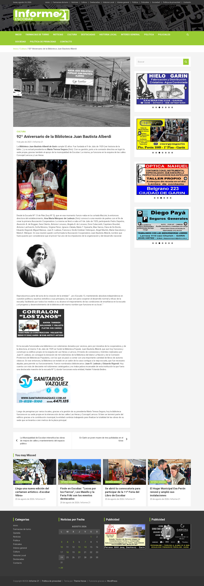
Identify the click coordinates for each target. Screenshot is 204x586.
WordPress (112, 581)
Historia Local (108, 2)
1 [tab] (153, 107)
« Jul (61, 567)
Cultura (84, 2)
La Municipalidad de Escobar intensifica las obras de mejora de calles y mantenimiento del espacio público (42, 440)
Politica (135, 2)
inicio (47, 2)
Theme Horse (80, 581)
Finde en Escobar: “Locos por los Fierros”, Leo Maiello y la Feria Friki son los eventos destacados (78, 493)
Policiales (145, 2)
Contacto (187, 2)
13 (79, 547)
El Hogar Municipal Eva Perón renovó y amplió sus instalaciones (167, 492)
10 (62, 547)
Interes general (123, 2)
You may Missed (25, 455)
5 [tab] (166, 107)
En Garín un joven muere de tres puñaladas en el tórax (101, 439)
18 (67, 552)
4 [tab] (162, 107)
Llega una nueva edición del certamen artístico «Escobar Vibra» (32, 492)
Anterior (140, 88)
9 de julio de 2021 (24, 142)
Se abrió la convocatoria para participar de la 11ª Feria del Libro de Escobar (122, 492)
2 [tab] (156, 107)
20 (79, 552)
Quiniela (16, 533)
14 (85, 547)
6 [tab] (169, 107)
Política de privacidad (171, 2)
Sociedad (156, 2)
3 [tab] (159, 107)
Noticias (74, 2)
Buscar (186, 62)
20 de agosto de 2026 (24, 499)
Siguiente (185, 88)
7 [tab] (172, 107)
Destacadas (95, 2)
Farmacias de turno (60, 2)
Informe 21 (38, 142)
